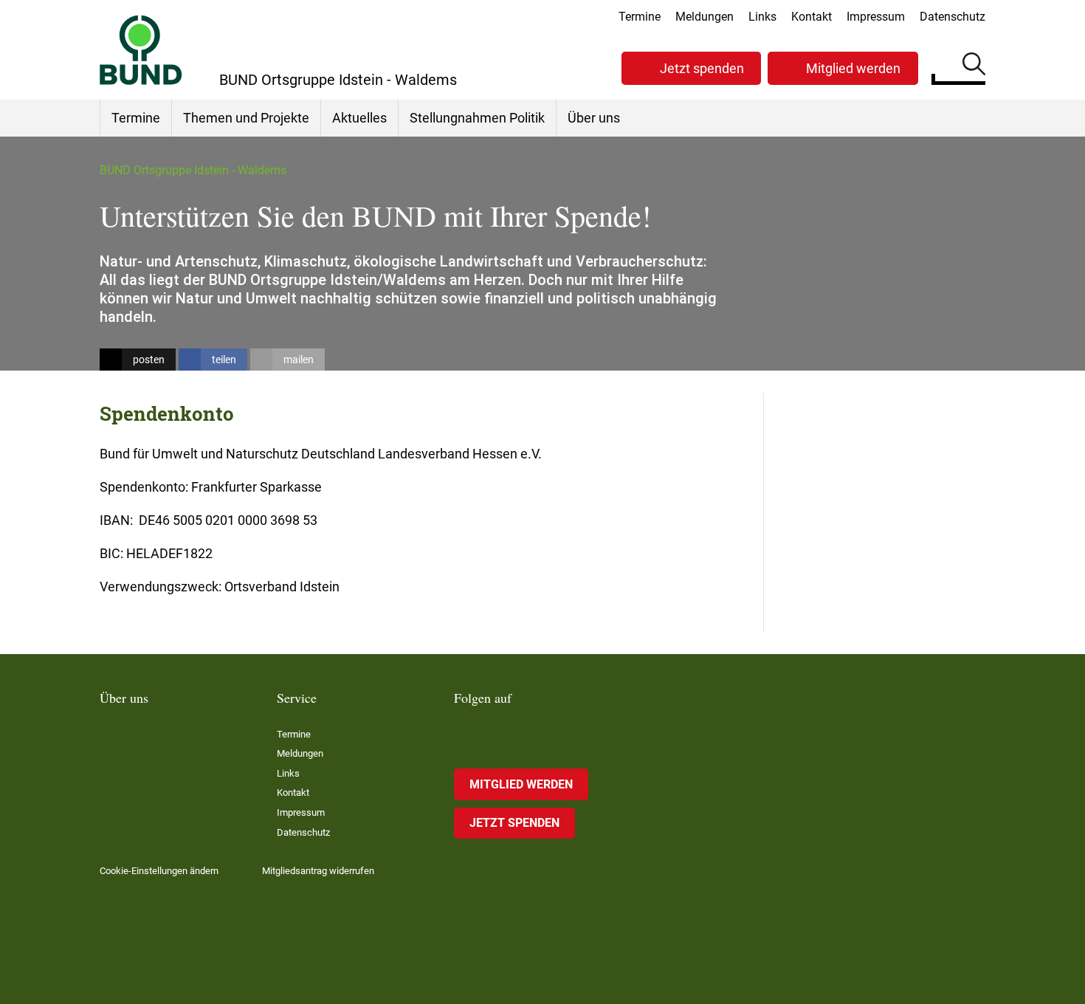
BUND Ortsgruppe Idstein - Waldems (193, 170)
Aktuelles (359, 118)
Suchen (973, 66)
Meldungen (704, 17)
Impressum (876, 17)
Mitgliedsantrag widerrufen (318, 870)
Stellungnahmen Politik (477, 118)
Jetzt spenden (702, 68)
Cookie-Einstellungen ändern (159, 870)
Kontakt (811, 17)
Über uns (594, 118)
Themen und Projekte (246, 118)
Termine (640, 17)
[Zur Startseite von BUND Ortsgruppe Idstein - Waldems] (141, 50)
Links (762, 17)
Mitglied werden (853, 68)
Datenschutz (952, 17)
